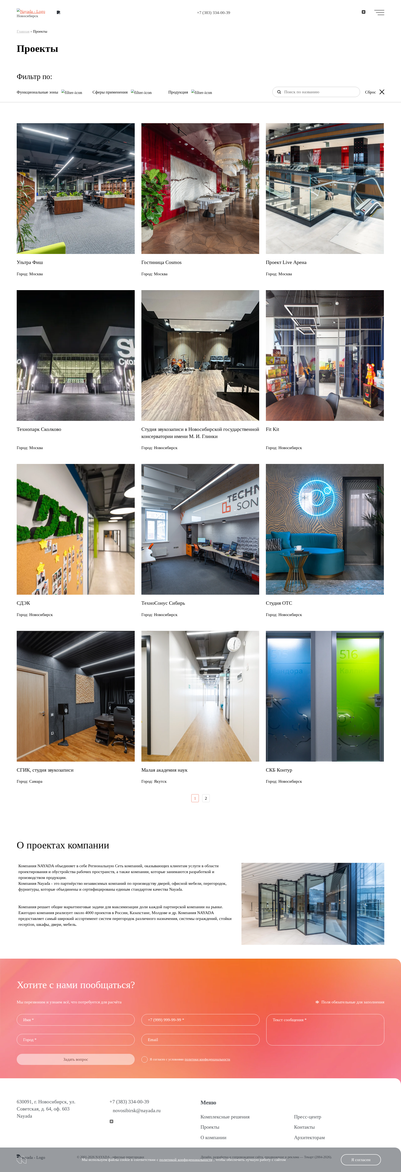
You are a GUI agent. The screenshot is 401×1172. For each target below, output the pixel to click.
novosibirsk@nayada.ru (137, 1110)
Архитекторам (309, 1137)
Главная (23, 31)
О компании (213, 1137)
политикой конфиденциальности (185, 1160)
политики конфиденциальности (207, 1059)
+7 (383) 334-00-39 (213, 12)
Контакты (304, 1127)
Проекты (209, 1127)
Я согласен (361, 1159)
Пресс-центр (307, 1116)
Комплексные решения (225, 1116)
